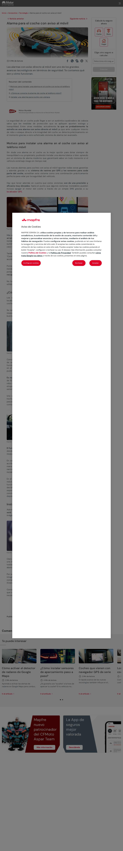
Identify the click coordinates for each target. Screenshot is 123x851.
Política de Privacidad (61, 253)
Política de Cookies (37, 253)
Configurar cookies (31, 263)
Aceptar (95, 263)
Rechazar (79, 263)
